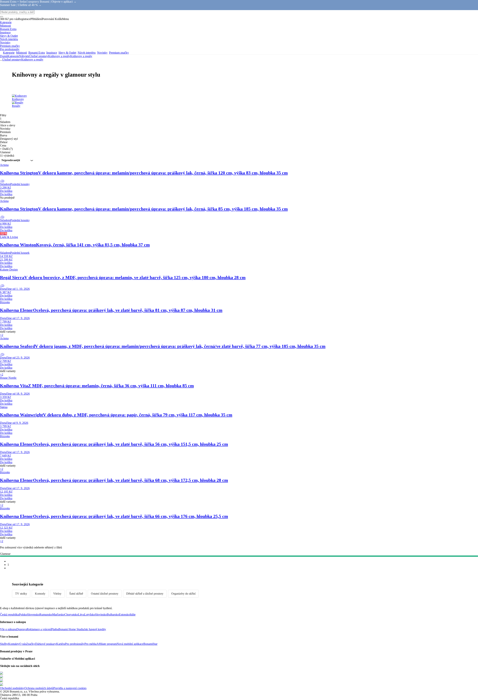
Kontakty (13, 643)
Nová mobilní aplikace (130, 643)
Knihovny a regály (81, 56)
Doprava (21, 629)
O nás (22, 643)
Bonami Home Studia (71, 629)
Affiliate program (106, 643)
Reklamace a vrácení (39, 629)
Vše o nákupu (8, 629)
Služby (4, 643)
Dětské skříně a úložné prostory (144, 593)
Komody (40, 593)
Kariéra (60, 643)
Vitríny (57, 593)
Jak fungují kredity (95, 629)
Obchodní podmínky (12, 688)
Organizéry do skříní (183, 593)
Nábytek (24, 56)
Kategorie (13, 56)
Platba (54, 629)
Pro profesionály (74, 643)
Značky (30, 643)
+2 (1, 335)
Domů (3, 56)
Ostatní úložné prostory (104, 593)
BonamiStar (150, 643)
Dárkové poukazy (45, 643)
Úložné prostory (38, 56)
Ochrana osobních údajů (38, 688)
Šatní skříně (76, 593)
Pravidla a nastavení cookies (69, 688)
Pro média (90, 643)
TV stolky (21, 593)
